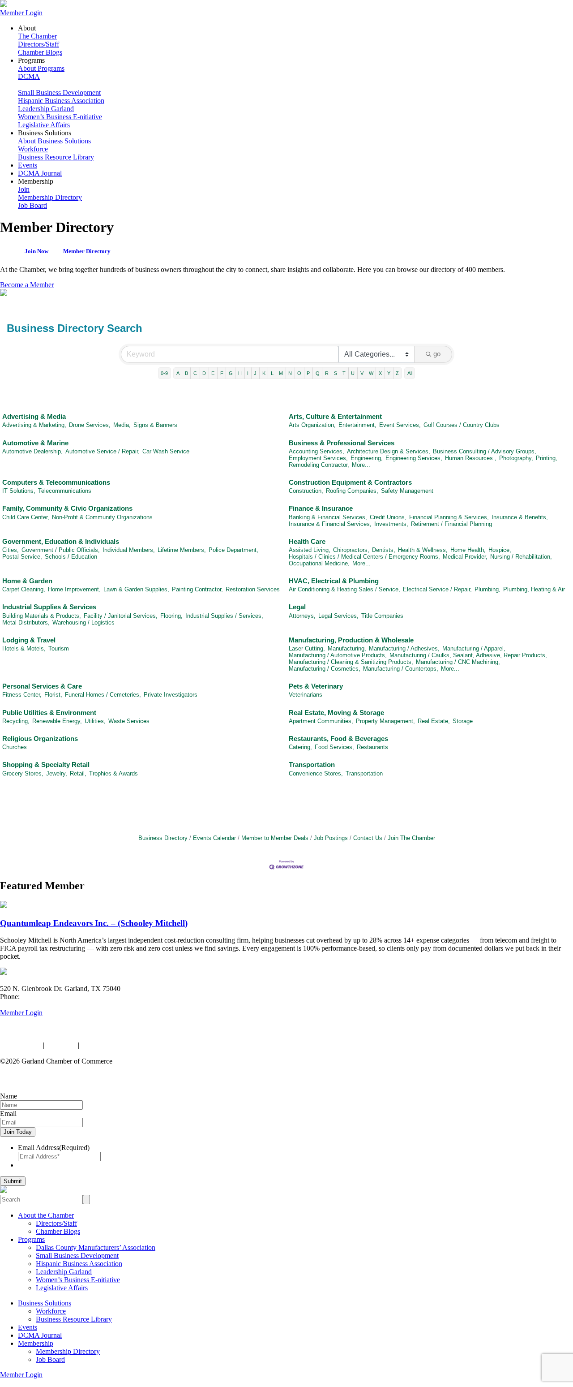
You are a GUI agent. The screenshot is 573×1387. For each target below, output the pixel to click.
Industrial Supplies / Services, (224, 615)
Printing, (546, 458)
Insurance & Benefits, (520, 517)
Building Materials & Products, (41, 615)
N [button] (290, 373)
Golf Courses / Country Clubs (461, 425)
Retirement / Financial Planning (451, 524)
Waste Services (129, 721)
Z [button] (397, 373)
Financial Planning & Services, (449, 517)
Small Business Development (59, 92)
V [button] (361, 373)
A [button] (178, 373)
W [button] (371, 373)
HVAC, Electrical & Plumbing (334, 581)
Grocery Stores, (22, 773)
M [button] (281, 373)
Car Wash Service (165, 451)
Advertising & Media (34, 416)
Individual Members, (129, 550)
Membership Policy (108, 1045)
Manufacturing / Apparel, (473, 648)
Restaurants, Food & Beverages (338, 738)
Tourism (58, 648)
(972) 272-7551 (43, 996)
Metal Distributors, (26, 622)
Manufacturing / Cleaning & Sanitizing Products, (351, 662)
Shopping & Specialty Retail (46, 764)
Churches (14, 747)
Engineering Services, (413, 458)
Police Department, (233, 550)
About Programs (41, 68)
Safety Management (407, 490)
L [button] (272, 373)
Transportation (312, 764)
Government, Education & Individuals (60, 541)
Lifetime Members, (182, 550)
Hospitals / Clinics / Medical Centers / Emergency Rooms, (364, 556)
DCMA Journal (40, 173)
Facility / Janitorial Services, (121, 615)
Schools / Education (71, 556)
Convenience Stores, (316, 773)
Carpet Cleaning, (23, 589)
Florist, (53, 694)
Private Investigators (170, 694)
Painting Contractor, (197, 589)
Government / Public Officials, (60, 550)
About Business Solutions (54, 141)
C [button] (195, 373)
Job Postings (331, 838)
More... (361, 464)
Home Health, (468, 550)
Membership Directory (50, 197)
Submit (13, 1181)
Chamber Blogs (40, 52)
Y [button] (388, 373)
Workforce (33, 149)
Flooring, (171, 615)
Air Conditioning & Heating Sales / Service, (344, 589)
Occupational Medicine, (319, 563)
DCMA (29, 76)
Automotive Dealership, (32, 451)
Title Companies (382, 615)
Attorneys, (302, 615)
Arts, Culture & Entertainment (335, 416)
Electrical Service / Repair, (437, 589)
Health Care (307, 541)
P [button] (308, 373)
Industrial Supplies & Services (49, 607)
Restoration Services (253, 589)
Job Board (32, 205)
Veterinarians (305, 694)
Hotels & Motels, (24, 648)
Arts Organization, (312, 425)
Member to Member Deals (274, 838)
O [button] (299, 373)
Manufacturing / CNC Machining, (458, 662)
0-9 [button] (164, 373)
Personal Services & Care (42, 686)
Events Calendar (214, 838)
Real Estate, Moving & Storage (336, 712)
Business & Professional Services (341, 443)
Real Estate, (434, 721)
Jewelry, (56, 773)
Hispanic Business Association (61, 100)
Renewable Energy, (57, 721)
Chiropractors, (351, 550)
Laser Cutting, (307, 648)
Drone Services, (90, 425)
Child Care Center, (25, 517)
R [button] (327, 373)
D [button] (204, 373)
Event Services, (400, 425)
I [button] (247, 373)
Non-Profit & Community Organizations (102, 517)
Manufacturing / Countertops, (400, 668)
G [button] (231, 373)
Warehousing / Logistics (83, 622)
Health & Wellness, (423, 550)
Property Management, (385, 721)
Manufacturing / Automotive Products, (338, 655)
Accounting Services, (316, 451)
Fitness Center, (22, 694)
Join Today (18, 1132)
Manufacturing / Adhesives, (404, 648)
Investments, (391, 524)
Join (24, 189)
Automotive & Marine (35, 443)
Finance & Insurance (321, 508)
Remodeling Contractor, (319, 464)
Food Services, (334, 747)
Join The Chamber (411, 838)
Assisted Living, (309, 550)
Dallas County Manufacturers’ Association (95, 1247)
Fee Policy (61, 1045)
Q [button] (318, 373)
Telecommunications (64, 490)
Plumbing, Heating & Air (534, 589)
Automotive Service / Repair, (102, 451)
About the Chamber (46, 1215)
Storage (463, 721)
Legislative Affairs (44, 125)
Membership (35, 1343)
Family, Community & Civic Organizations (67, 508)
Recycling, (16, 721)
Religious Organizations (40, 738)
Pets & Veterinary (316, 686)
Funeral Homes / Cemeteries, (103, 694)
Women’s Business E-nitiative (60, 117)
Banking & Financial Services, (328, 517)
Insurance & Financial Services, (330, 524)
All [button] (409, 373)
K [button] (263, 373)
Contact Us (367, 838)
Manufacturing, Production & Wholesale (351, 640)
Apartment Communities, (321, 721)
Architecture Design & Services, (388, 451)
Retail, (78, 773)
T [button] (344, 373)
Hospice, (499, 550)
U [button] (353, 373)
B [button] (186, 373)
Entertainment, (357, 425)
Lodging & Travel (29, 640)
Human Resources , (470, 458)
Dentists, (383, 550)
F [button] (221, 373)
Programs (31, 1239)
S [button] (335, 373)
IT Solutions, (18, 490)
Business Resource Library (56, 157)
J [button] (255, 373)
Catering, (300, 747)
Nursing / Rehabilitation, (521, 556)
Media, (122, 425)
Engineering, (367, 458)
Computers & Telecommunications (56, 482)
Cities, (10, 550)
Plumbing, (487, 589)
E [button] (212, 373)
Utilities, (95, 721)
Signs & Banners (155, 425)
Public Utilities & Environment (49, 712)
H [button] (240, 373)
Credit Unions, (388, 517)
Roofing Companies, (352, 490)
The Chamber (37, 36)
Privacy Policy (20, 1045)
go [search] (436, 354)
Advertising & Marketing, (34, 425)
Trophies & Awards (113, 773)
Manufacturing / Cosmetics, (324, 668)
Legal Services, (338, 615)
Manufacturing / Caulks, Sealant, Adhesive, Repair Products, (468, 655)
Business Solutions (44, 1303)
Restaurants (372, 747)
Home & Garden (27, 581)
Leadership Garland (46, 108)
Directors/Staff (38, 44)
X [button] (380, 373)
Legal (297, 607)
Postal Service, (22, 556)
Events (27, 165)
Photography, (516, 458)
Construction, (306, 490)
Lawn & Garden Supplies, (136, 589)
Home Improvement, (74, 589)
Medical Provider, (465, 556)
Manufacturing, (347, 648)
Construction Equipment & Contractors (350, 482)
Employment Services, (318, 458)
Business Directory (163, 838)
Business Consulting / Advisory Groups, (484, 451)
